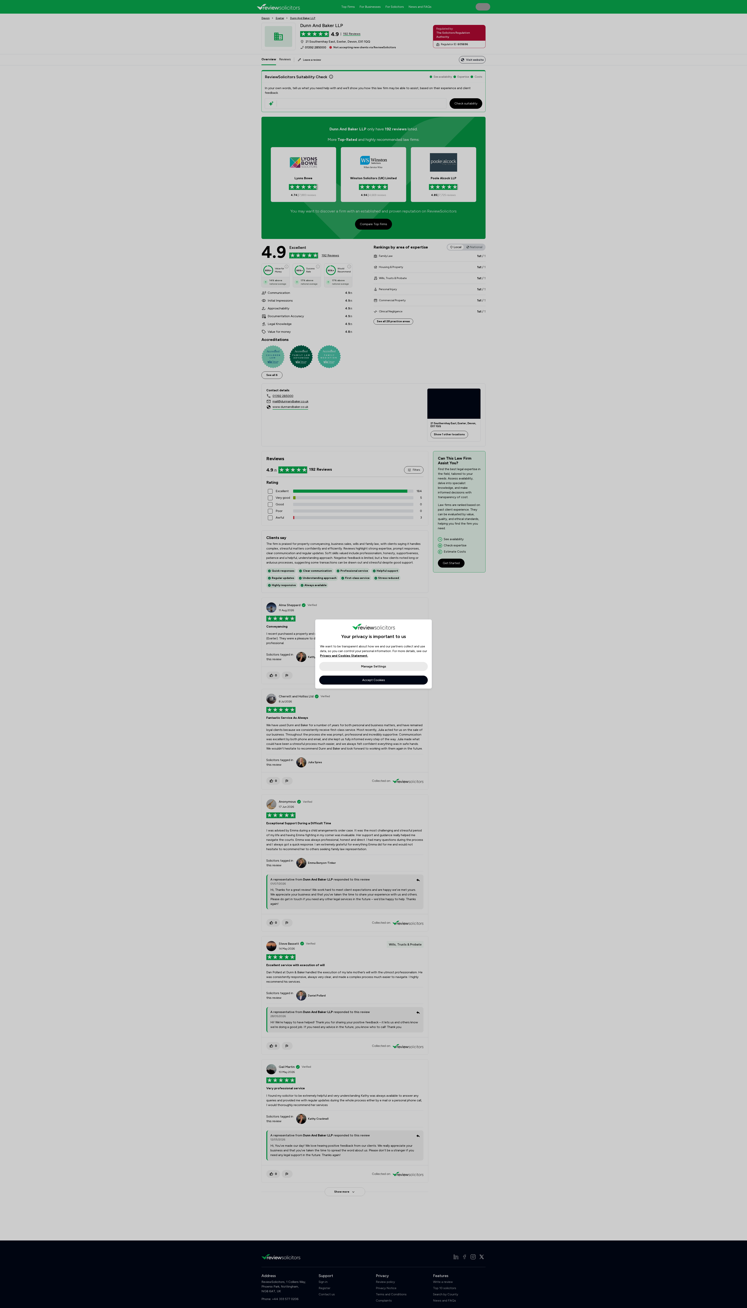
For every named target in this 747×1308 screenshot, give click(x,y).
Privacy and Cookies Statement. (344, 656)
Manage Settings (373, 666)
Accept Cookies (373, 680)
